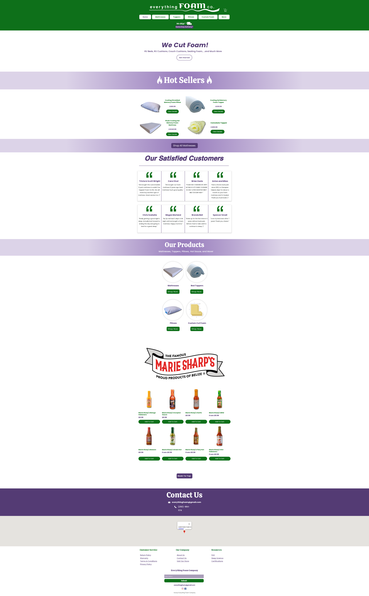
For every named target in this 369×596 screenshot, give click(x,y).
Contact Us (182, 558)
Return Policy (145, 555)
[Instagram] (183, 589)
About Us (181, 555)
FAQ (213, 555)
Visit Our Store (183, 561)
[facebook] (185, 589)
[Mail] (169, 502)
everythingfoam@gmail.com (186, 502)
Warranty (144, 558)
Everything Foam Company (184, 570)
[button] (225, 10)
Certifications (217, 561)
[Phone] (175, 507)
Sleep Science (217, 558)
